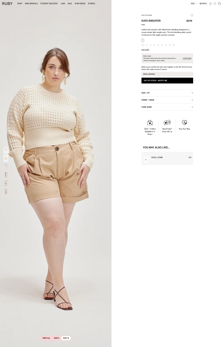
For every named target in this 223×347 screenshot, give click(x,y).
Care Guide (146, 107)
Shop (19, 3)
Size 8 (56, 338)
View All (46, 338)
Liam (63, 3)
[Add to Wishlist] (192, 15)
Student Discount (49, 3)
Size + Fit (145, 93)
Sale (70, 3)
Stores (91, 3)
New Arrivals (31, 3)
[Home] (7, 3)
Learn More (187, 58)
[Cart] (219, 3)
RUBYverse (80, 3)
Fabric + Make (147, 100)
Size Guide (145, 50)
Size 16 (66, 338)
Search (203, 3)
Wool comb (157, 157)
